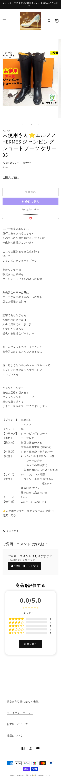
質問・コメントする (26, 565)
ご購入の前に (11, 177)
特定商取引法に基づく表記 (22, 701)
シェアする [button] (12, 530)
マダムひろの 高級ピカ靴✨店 (25, 775)
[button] (4, 21)
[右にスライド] (38, 124)
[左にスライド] (23, 124)
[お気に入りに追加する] (30, 218)
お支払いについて (17, 724)
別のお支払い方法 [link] (30, 209)
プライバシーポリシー (20, 712)
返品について (15, 735)
